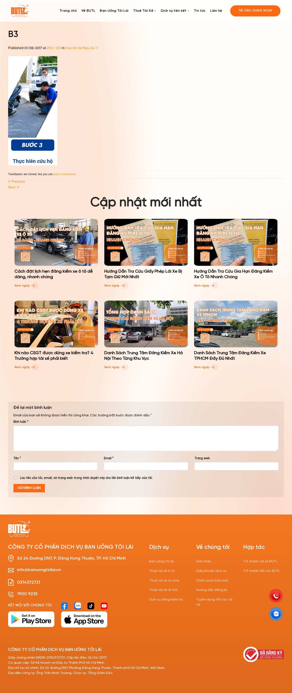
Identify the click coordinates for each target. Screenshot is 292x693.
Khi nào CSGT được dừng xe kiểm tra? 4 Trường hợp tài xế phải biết (54, 356)
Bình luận (20, 422)
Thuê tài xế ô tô (162, 571)
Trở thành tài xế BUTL (260, 561)
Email (109, 458)
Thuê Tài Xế (143, 11)
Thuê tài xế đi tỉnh (163, 590)
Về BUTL (88, 11)
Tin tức (199, 11)
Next (13, 187)
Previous (16, 181)
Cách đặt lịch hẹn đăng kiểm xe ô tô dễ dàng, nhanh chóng (54, 274)
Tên (17, 458)
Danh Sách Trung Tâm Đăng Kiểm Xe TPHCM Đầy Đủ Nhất (230, 356)
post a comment (64, 174)
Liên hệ (216, 11)
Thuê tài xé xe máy (164, 580)
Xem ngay (23, 285)
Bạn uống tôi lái (161, 561)
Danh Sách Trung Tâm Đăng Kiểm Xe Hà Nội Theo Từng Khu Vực (143, 356)
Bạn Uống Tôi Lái (114, 11)
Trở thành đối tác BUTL (261, 571)
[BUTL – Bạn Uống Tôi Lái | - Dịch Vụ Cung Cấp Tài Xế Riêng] (19, 11)
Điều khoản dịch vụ (211, 571)
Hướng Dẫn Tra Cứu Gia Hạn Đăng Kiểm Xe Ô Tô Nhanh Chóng (233, 274)
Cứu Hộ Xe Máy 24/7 (81, 48)
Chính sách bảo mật (212, 580)
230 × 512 (54, 48)
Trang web (202, 458)
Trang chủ (68, 11)
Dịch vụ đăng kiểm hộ (166, 599)
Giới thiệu (203, 561)
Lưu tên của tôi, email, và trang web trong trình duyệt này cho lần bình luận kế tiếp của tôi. (86, 478)
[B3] (32, 111)
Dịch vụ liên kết (173, 11)
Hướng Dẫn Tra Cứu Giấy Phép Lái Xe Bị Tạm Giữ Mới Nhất (143, 274)
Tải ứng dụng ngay (255, 10)
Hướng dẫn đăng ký (211, 590)
